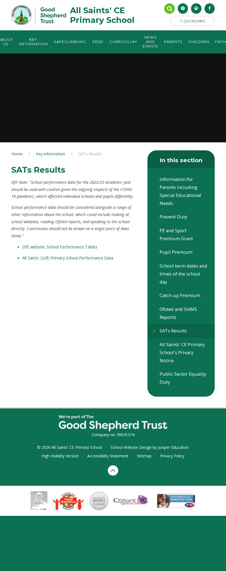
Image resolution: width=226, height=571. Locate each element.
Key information (50, 153)
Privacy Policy (172, 455)
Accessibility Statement (107, 455)
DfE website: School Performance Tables (59, 246)
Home (17, 153)
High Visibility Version (60, 455)
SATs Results (90, 153)
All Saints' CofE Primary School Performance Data (67, 257)
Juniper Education (173, 447)
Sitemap (144, 455)
